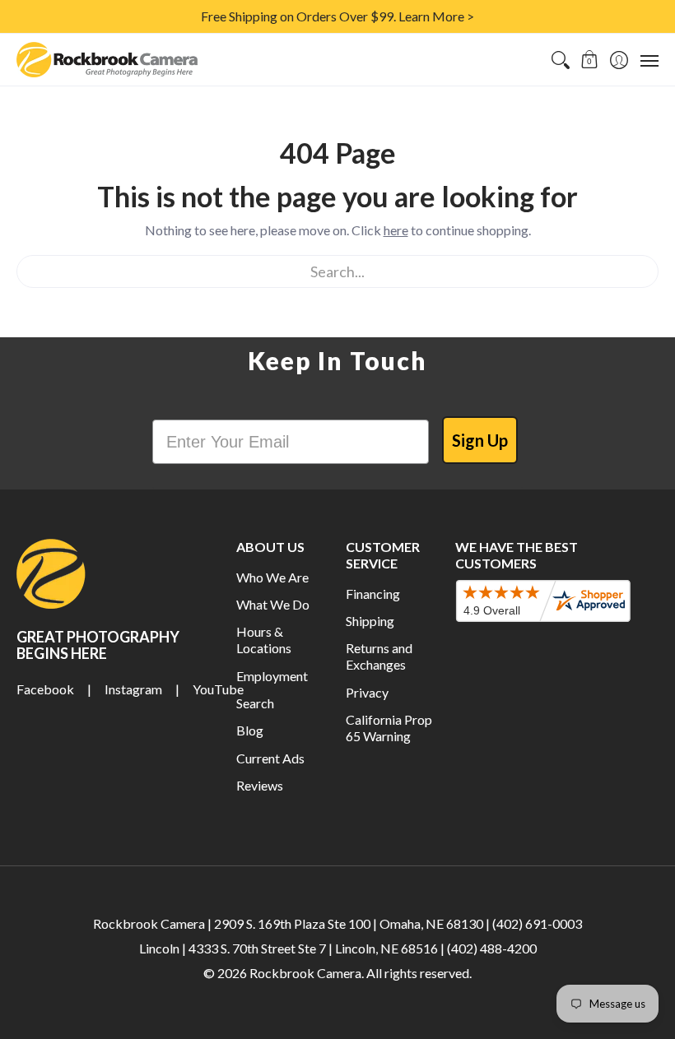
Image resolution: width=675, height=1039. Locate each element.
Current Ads (270, 758)
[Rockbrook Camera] (107, 60)
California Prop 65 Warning (389, 728)
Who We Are (272, 577)
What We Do (273, 604)
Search (255, 703)
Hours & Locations (263, 640)
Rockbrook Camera (305, 973)
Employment (272, 676)
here (396, 230)
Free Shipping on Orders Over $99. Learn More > (337, 16)
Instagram (133, 689)
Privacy (367, 692)
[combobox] (337, 271)
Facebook (45, 689)
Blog (249, 730)
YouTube (218, 689)
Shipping (370, 621)
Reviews (259, 785)
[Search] (560, 60)
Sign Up (480, 440)
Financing (373, 593)
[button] (589, 60)
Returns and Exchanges (379, 656)
